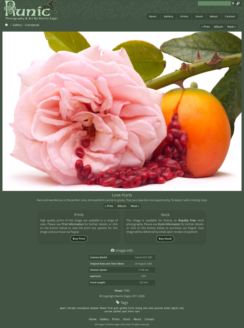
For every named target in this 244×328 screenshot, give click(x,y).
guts (116, 308)
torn (137, 311)
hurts (131, 308)
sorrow (108, 311)
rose (181, 308)
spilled (117, 311)
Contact (230, 16)
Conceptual (32, 25)
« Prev (205, 27)
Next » (231, 27)
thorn (131, 311)
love (151, 308)
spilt (124, 311)
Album (218, 27)
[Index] (7, 25)
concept (71, 308)
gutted (123, 308)
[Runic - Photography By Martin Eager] (29, 8)
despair (94, 308)
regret (174, 308)
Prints (184, 16)
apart (63, 308)
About (214, 16)
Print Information (73, 224)
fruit (110, 308)
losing (138, 308)
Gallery (168, 16)
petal (167, 308)
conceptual (83, 308)
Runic (153, 16)
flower (103, 308)
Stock (199, 16)
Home (92, 319)
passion (158, 308)
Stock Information (169, 224)
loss (145, 308)
